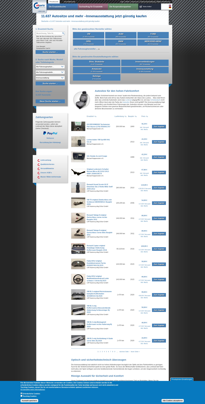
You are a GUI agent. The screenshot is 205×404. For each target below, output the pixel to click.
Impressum (135, 2)
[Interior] (170, 5)
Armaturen (96, 70)
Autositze (126, 102)
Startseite (44, 21)
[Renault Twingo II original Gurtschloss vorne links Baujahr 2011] (78, 238)
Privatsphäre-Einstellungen (182, 379)
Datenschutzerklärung (147, 2)
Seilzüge (96, 77)
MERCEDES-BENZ (153, 42)
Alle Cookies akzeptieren (173, 401)
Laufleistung (119, 116)
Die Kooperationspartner (120, 6)
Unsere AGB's (46, 173)
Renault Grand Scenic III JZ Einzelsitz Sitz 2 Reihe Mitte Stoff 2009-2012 (100, 187)
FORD (153, 35)
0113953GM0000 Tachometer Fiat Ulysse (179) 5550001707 (98, 125)
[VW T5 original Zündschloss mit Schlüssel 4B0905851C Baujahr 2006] (78, 208)
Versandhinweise (47, 168)
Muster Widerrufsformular (50, 177)
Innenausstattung (144, 70)
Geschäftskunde (69, 2)
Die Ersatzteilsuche (57, 6)
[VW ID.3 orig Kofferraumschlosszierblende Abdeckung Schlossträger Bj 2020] (78, 315)
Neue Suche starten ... (50, 101)
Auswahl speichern (29, 401)
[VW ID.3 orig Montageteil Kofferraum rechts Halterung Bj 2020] (78, 330)
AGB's (127, 2)
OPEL (88, 42)
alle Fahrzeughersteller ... (86, 49)
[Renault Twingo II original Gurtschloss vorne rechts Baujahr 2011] (78, 223)
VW (89, 35)
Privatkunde (54, 2)
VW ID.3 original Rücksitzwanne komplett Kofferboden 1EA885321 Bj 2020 (99, 294)
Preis (143, 116)
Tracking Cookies (30, 396)
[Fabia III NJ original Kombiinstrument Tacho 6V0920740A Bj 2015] (78, 269)
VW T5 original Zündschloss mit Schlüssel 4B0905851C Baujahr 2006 (99, 202)
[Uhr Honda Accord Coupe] (78, 162)
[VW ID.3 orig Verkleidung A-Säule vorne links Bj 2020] (78, 345)
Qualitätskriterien (47, 164)
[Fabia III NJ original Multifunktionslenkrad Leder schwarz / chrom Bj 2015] (78, 284)
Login (122, 2)
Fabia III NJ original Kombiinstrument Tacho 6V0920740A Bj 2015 (96, 263)
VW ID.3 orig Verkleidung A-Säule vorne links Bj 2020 (100, 340)
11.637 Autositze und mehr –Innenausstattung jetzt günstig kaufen (75, 21)
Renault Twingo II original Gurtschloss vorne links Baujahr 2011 (99, 232)
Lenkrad (128, 100)
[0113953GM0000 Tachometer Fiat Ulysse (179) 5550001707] (78, 131)
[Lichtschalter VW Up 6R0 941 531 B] (78, 146)
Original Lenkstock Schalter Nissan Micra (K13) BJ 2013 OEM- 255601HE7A (98, 171)
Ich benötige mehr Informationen (32, 390)
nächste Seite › (124, 351)
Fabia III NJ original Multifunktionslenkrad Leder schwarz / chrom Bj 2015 (98, 278)
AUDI (121, 35)
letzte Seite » (135, 351)
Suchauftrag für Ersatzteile (90, 6)
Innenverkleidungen (145, 62)
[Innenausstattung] (170, 7)
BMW (121, 42)
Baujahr (131, 116)
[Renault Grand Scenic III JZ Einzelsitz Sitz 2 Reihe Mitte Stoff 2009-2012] (78, 192)
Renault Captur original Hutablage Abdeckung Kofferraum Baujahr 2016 (97, 248)
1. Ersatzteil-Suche (44, 29)
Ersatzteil (90, 116)
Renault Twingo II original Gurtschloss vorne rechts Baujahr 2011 (97, 217)
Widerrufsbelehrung (163, 2)
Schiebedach (155, 100)
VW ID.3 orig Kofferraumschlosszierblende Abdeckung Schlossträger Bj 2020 (98, 309)
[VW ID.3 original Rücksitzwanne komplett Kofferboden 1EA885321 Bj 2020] (78, 299)
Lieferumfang (45, 160)
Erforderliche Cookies (31, 394)
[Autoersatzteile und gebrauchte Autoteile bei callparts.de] (39, 7)
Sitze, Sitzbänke (96, 62)
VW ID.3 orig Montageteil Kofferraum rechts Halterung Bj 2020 (99, 324)
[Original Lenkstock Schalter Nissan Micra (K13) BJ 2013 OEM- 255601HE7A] (78, 175)
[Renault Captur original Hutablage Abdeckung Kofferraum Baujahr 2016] (78, 253)
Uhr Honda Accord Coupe (97, 156)
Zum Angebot (159, 127)
